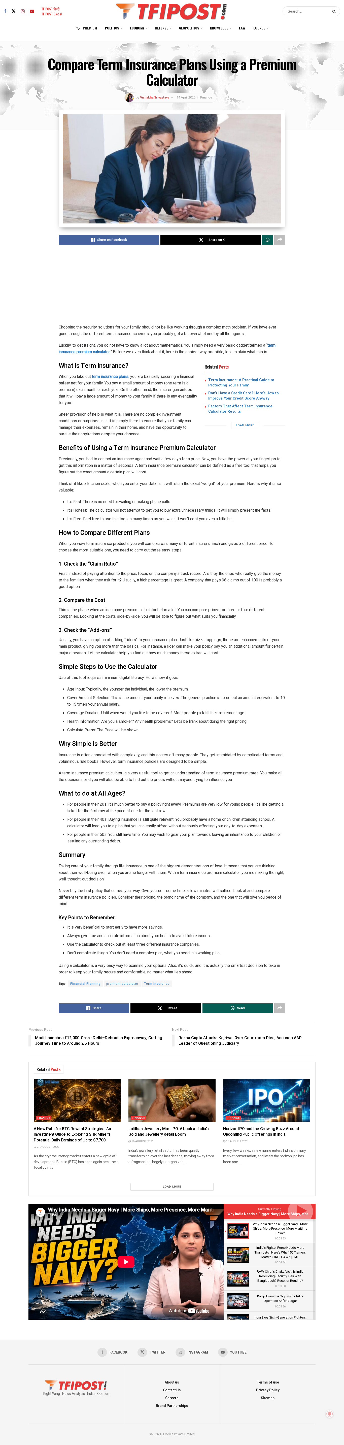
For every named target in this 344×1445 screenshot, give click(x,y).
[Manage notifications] (330, 1414)
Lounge (259, 27)
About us (172, 1382)
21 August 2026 (47, 1147)
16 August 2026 (142, 1141)
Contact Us (172, 1390)
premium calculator (122, 983)
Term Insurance (157, 983)
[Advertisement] (172, 288)
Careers (172, 1398)
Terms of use (268, 1382)
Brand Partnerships (172, 1405)
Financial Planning (85, 983)
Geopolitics (189, 27)
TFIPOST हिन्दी (50, 8)
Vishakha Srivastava (154, 97)
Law (242, 27)
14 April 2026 (186, 97)
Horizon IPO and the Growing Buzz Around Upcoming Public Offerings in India (261, 1131)
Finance (206, 97)
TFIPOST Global (51, 13)
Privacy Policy (268, 1390)
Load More (245, 425)
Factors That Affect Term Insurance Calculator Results (240, 408)
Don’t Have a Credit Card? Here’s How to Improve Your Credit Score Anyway (243, 395)
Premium (90, 27)
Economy (137, 27)
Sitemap (267, 1398)
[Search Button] (335, 11)
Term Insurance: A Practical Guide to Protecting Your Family (241, 382)
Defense (161, 27)
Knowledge (219, 27)
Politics (112, 27)
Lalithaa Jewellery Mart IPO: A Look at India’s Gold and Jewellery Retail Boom (168, 1131)
